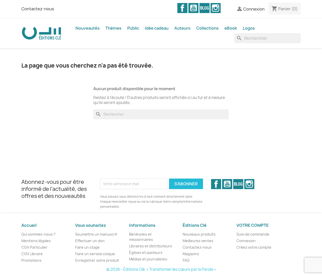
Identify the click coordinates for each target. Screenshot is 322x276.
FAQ (186, 260)
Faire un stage (87, 247)
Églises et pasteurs (146, 252)
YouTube (193, 8)
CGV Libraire (32, 253)
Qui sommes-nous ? (38, 234)
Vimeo (204, 8)
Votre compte (252, 225)
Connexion (246, 240)
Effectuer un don (90, 240)
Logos (249, 28)
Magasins (191, 253)
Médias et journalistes (148, 259)
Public (133, 28)
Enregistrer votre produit (97, 260)
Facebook (182, 8)
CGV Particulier (34, 247)
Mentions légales (36, 240)
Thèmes (113, 28)
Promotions (31, 260)
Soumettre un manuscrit (96, 234)
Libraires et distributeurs (150, 246)
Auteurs (182, 28)
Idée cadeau (157, 28)
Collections (207, 28)
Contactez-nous (37, 9)
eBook (230, 28)
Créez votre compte (253, 247)
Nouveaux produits (199, 234)
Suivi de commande (252, 234)
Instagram (216, 8)
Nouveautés (87, 28)
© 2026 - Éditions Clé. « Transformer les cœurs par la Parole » (161, 269)
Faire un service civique (95, 253)
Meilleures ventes (198, 240)
